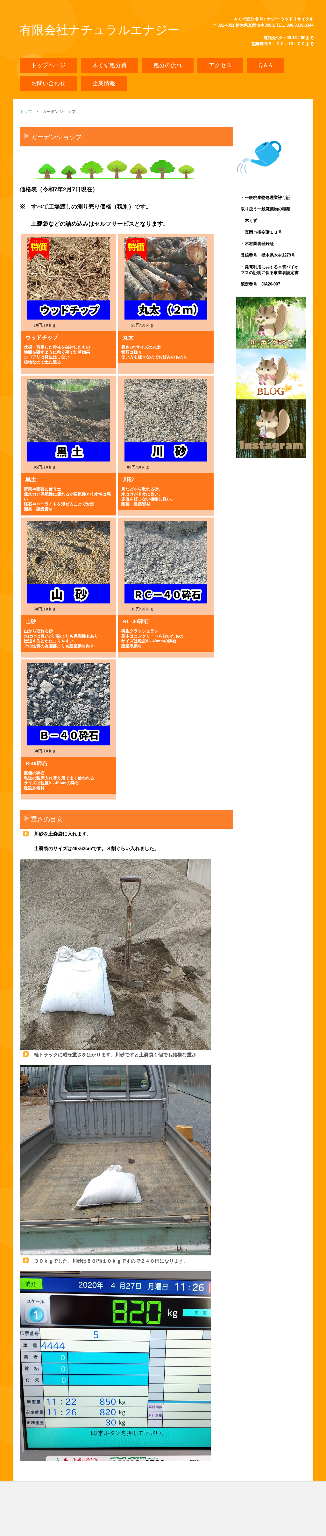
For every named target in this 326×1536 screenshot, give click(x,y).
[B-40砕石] (68, 704)
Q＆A (266, 65)
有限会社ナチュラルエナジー (100, 30)
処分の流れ (167, 65)
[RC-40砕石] (165, 562)
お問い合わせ (48, 83)
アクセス (220, 65)
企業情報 (103, 83)
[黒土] (68, 420)
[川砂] (165, 420)
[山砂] (68, 562)
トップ (26, 111)
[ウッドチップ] (68, 278)
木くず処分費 (109, 65)
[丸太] (165, 278)
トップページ (48, 65)
